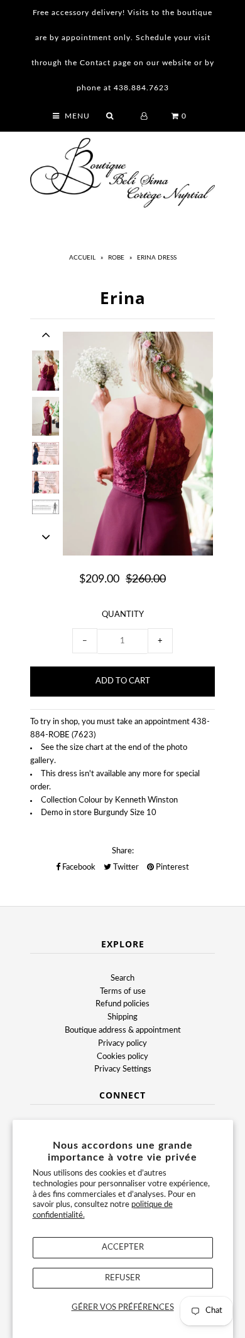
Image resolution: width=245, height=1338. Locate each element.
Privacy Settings (122, 1069)
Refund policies (122, 1004)
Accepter (123, 1247)
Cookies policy (122, 1057)
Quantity (123, 615)
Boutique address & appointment (123, 1030)
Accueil (82, 258)
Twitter (125, 867)
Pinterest (171, 867)
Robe (116, 258)
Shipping (122, 1017)
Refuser (122, 1278)
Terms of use (123, 992)
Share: (123, 851)
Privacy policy (122, 1044)
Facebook (77, 867)
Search (122, 978)
